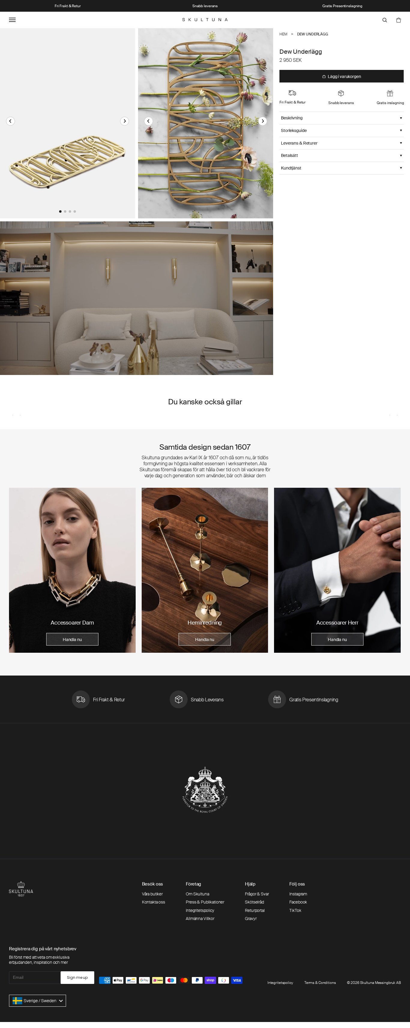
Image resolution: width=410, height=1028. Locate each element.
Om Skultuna (197, 894)
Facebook (298, 902)
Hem (283, 34)
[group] (72, 570)
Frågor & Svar (257, 894)
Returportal (254, 910)
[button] (10, 121)
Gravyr (250, 918)
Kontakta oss (153, 902)
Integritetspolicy (200, 910)
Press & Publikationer (205, 902)
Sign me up (77, 977)
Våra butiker (152, 894)
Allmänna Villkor (200, 918)
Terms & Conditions (320, 982)
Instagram (298, 894)
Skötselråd (254, 902)
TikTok (295, 910)
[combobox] (37, 1001)
